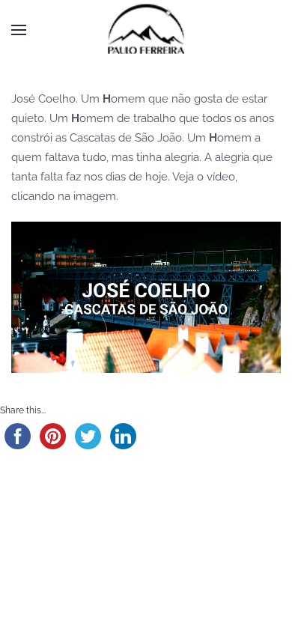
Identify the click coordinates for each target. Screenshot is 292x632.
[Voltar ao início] (146, 30)
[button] (18, 30)
